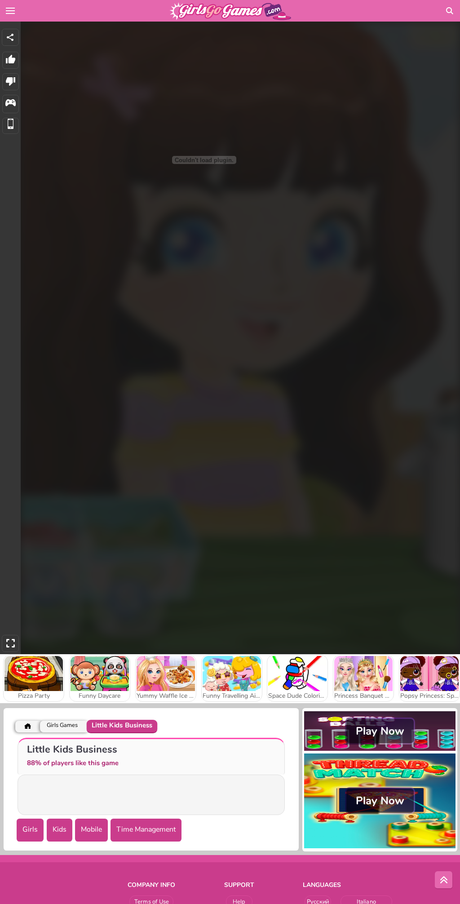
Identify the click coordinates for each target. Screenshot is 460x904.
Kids (59, 829)
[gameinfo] (10, 104)
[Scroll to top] (444, 880)
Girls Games (62, 725)
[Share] (10, 37)
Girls (30, 829)
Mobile (91, 829)
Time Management (146, 829)
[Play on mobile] (10, 126)
